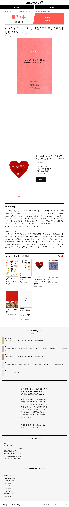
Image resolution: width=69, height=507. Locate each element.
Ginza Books (8, 483)
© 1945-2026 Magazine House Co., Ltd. (53, 505)
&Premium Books (9, 493)
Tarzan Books (8, 496)
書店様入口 (48, 17)
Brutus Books (8, 475)
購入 (40, 179)
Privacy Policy (15, 505)
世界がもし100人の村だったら (13, 453)
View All (60, 256)
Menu (52, 7)
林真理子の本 (8, 446)
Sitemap (4, 505)
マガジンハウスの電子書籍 (12, 458)
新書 (5, 443)
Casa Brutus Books (9, 478)
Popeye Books (8, 491)
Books (17, 11)
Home (13, 11)
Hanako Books (8, 486)
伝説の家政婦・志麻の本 (11, 451)
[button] (29, 151)
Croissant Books (9, 480)
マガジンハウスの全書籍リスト (13, 456)
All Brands (17, 7)
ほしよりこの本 (14, 448)
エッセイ (46, 173)
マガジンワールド (34, 2)
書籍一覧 (22, 11)
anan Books (7, 473)
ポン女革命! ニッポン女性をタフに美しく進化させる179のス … (40, 11)
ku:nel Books (8, 488)
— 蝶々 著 (39, 162)
